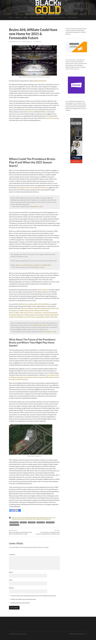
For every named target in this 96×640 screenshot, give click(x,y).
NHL (34, 519)
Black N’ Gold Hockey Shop (55, 17)
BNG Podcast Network (37, 17)
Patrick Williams (14, 524)
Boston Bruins (32, 517)
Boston (27, 517)
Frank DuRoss (41, 522)
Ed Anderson (32, 522)
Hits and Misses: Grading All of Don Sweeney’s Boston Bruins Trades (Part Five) (48, 532)
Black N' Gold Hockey (19, 633)
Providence (38, 519)
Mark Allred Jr (27, 41)
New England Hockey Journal (26, 187)
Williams (43, 112)
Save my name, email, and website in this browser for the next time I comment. (33, 596)
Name (11, 572)
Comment (12, 554)
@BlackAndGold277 (40, 81)
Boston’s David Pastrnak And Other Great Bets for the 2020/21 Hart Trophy (20, 532)
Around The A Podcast (52, 118)
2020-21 (20, 517)
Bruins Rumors (20, 519)
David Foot (29, 112)
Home (10, 17)
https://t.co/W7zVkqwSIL (24, 265)
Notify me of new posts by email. (20, 603)
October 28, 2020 (39, 267)
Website (11, 588)
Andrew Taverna (43, 290)
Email (11, 580)
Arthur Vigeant (14, 522)
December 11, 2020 (36, 206)
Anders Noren (79, 633)
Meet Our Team (72, 17)
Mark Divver (44, 187)
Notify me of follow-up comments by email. (23, 599)
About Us (18, 17)
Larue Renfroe (50, 522)
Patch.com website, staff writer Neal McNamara (36, 304)
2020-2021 (14, 517)
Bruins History (48, 517)
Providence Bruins (46, 519)
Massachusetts (28, 519)
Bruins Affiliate (40, 517)
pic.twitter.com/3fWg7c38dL (42, 265)
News (25, 17)
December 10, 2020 (49, 331)
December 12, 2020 (14, 41)
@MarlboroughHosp (39, 325)
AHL (24, 517)
